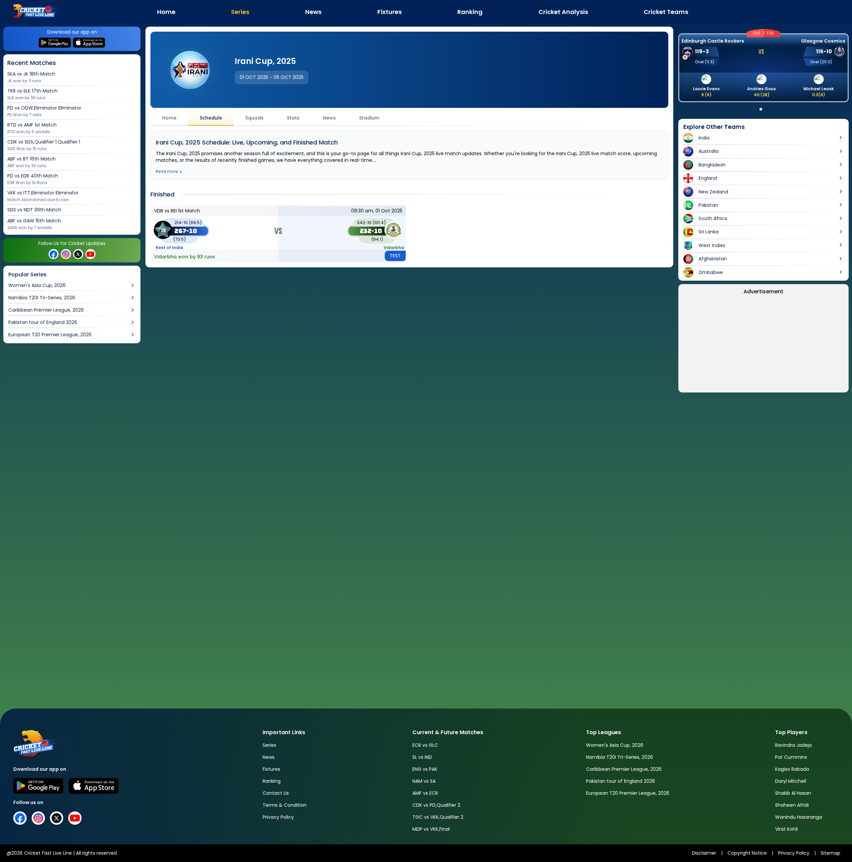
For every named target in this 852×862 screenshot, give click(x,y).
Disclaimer (704, 853)
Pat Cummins (791, 757)
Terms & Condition (285, 805)
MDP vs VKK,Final (431, 829)
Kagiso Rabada (792, 769)
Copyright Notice (747, 853)
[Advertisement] (72, 405)
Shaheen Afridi (792, 805)
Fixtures (271, 769)
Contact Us (276, 793)
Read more (167, 171)
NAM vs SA (424, 781)
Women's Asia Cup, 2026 (614, 745)
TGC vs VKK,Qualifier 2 (437, 817)
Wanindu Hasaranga (798, 817)
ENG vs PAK (424, 769)
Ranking (272, 781)
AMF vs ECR (425, 793)
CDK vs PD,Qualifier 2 (436, 805)
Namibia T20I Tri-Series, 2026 (619, 757)
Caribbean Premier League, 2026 (624, 769)
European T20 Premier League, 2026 (627, 793)
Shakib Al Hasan (793, 793)
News (269, 757)
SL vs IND (422, 757)
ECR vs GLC (425, 745)
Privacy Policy (278, 817)
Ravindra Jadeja (793, 745)
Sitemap (830, 853)
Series (269, 745)
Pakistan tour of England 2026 (620, 781)
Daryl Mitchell (790, 781)
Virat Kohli (786, 829)
